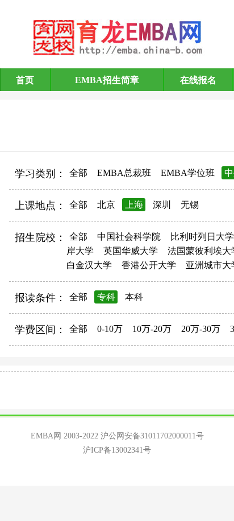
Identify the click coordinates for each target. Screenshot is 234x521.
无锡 (190, 205)
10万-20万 (152, 329)
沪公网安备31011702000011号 (152, 436)
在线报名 (198, 80)
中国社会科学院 (129, 236)
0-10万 (110, 329)
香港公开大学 (149, 265)
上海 (134, 205)
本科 (134, 297)
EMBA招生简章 (107, 80)
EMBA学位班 (188, 173)
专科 (106, 297)
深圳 (162, 205)
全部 (78, 173)
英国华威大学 (130, 251)
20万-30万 (200, 329)
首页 (25, 80)
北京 (106, 205)
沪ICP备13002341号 (117, 450)
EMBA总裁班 (124, 173)
